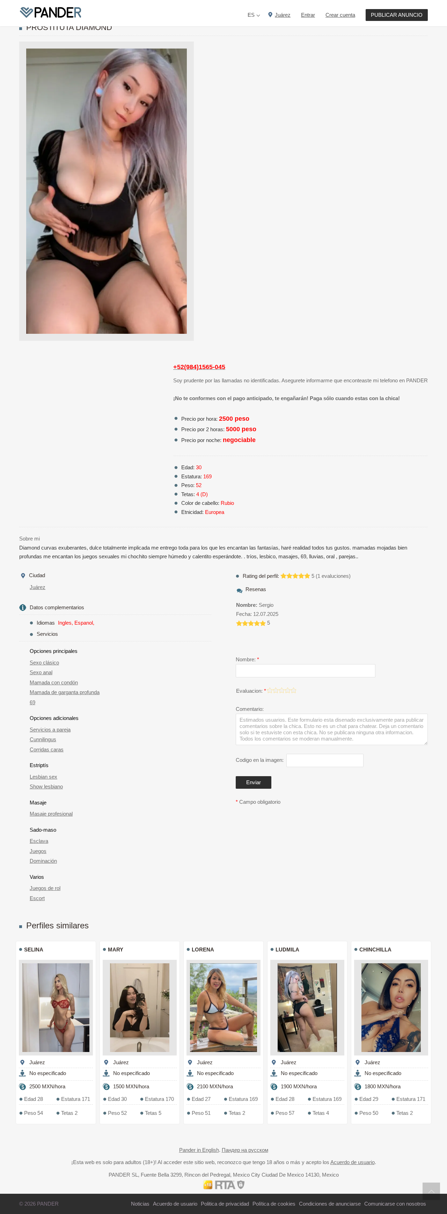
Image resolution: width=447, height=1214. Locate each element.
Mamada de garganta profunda (65, 692)
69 (32, 702)
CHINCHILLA (375, 949)
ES (251, 15)
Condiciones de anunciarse (330, 1204)
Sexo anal (41, 672)
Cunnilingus (43, 739)
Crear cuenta (340, 15)
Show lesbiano (46, 786)
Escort (37, 898)
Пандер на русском (245, 1150)
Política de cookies (273, 1204)
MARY (115, 949)
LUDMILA (287, 949)
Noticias (140, 1204)
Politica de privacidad (225, 1204)
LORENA (203, 949)
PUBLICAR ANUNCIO (397, 15)
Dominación (43, 861)
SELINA (33, 949)
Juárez (37, 587)
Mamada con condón (54, 682)
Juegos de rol (45, 888)
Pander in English (199, 1150)
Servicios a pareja (50, 730)
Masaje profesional (51, 814)
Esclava (39, 841)
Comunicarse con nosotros (395, 1204)
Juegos (38, 851)
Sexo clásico (44, 662)
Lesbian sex (43, 777)
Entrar (308, 15)
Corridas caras (47, 749)
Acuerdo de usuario (352, 1162)
